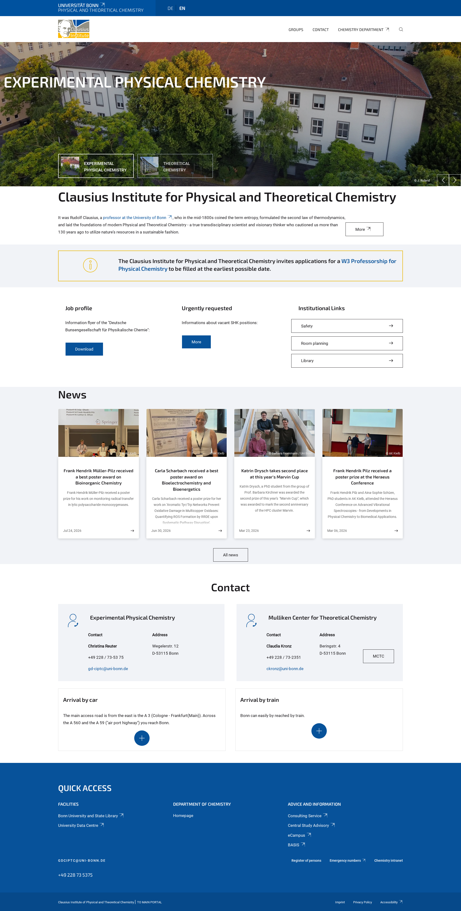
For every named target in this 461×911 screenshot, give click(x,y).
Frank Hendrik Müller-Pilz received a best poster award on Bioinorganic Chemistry (98, 476)
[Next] (455, 180)
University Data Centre (78, 825)
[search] (399, 32)
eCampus (296, 835)
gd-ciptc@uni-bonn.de (108, 668)
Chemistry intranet (388, 860)
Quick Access (85, 788)
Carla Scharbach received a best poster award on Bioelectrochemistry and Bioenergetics (186, 480)
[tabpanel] (230, 114)
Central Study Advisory (308, 825)
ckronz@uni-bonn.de (285, 668)
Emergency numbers (345, 860)
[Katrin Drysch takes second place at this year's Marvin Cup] (308, 530)
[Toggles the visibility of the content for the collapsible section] (142, 738)
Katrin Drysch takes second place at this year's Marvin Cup (274, 473)
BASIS (293, 844)
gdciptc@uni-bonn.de (82, 860)
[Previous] (443, 180)
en (182, 8)
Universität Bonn (78, 5)
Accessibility (389, 902)
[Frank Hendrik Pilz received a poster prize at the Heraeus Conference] (396, 530)
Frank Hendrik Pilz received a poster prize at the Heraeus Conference (362, 476)
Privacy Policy (362, 902)
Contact (321, 29)
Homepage (183, 815)
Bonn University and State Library (88, 815)
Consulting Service (304, 815)
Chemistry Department (360, 29)
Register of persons (306, 860)
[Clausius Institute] (73, 29)
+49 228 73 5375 (75, 875)
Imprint (340, 902)
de (170, 8)
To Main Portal (149, 902)
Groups (296, 29)
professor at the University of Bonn (134, 217)
